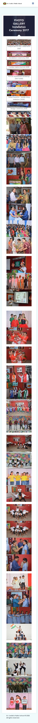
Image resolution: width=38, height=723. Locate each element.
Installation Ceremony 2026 (19, 58)
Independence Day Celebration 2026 (19, 47)
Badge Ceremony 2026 (19, 109)
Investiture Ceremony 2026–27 (19, 88)
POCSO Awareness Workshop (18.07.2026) (19, 77)
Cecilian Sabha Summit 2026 (19, 67)
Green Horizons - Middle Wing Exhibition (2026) (19, 98)
